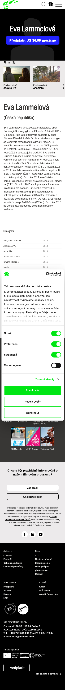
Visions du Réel (47, 449)
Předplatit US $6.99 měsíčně (32, 40)
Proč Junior (44, 590)
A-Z (37, 555)
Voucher (7, 590)
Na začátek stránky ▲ (49, 673)
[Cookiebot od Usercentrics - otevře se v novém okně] (46, 274)
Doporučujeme (42, 563)
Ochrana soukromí (12, 563)
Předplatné (8, 587)
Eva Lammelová (10, 85)
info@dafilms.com (23, 636)
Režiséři (39, 574)
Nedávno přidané (43, 559)
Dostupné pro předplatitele (42, 568)
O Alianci (7, 555)
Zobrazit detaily (44, 379)
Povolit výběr (33, 401)
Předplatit (16, 668)
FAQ (5, 598)
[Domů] (10, 4)
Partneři (7, 559)
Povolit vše (32, 390)
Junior (42, 587)
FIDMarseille (16, 449)
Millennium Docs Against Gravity (40, 422)
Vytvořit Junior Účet (48, 594)
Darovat (7, 594)
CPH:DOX (8, 421)
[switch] (56, 344)
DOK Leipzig (53, 421)
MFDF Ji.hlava (32, 449)
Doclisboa (22, 421)
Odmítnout (32, 412)
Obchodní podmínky (13, 566)
